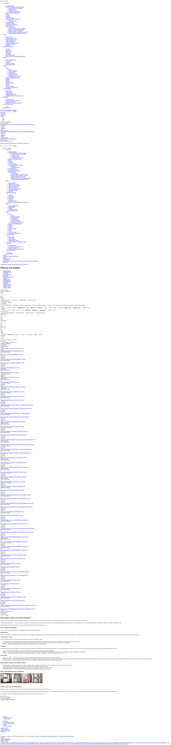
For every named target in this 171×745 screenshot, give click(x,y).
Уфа (87, 743)
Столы (7, 85)
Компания (5, 721)
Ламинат (8, 49)
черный (40, 334)
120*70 (54, 310)
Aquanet (14, 307)
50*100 (8, 310)
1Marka (3, 307)
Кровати (8, 80)
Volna (89, 307)
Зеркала (7, 83)
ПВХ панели (9, 91)
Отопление (5, 97)
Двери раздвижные (10, 41)
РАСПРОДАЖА (7, 107)
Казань (75, 742)
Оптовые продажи (34, 261)
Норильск (159, 742)
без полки (8, 339)
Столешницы (12, 73)
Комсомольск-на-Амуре (87, 742)
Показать (7, 740)
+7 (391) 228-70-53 (12, 138)
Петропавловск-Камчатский (26, 743)
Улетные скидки (32, 300)
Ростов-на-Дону (43, 743)
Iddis (33, 307)
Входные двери (9, 37)
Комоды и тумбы (10, 82)
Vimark (54, 307)
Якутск (127, 743)
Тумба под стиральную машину (55, 305)
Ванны (7, 14)
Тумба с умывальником (79, 305)
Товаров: (3, 128)
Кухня (7, 68)
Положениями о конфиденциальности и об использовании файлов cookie (57, 736)
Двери (4, 34)
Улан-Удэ (78, 743)
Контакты (5, 262)
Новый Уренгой (152, 742)
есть (3, 337)
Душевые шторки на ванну (15, 11)
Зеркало (4, 305)
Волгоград (48, 742)
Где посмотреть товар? (8, 261)
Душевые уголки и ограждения (16, 8)
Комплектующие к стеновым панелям (14, 95)
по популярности (4, 346)
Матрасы (8, 81)
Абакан (3, 742)
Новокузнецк (139, 742)
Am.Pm (8, 307)
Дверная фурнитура (10, 44)
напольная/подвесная (40, 312)
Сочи (66, 743)
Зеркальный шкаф (68, 305)
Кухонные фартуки (13, 74)
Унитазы (8, 15)
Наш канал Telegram (5, 703)
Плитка (5, 57)
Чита (113, 743)
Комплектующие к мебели (12, 87)
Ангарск (7, 742)
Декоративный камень (11, 94)
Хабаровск (91, 743)
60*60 (13, 310)
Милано (84, 307)
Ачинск (11, 742)
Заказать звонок (4, 140)
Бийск (27, 742)
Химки (104, 743)
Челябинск (109, 743)
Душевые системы (13, 21)
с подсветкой (5, 342)
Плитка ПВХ (9, 51)
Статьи (27, 261)
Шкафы (7, 79)
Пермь (17, 743)
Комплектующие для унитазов (15, 31)
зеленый (17, 334)
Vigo (50, 307)
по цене (2, 347)
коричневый (29, 334)
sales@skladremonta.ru (5, 730)
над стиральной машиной (8, 312)
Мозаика (8, 62)
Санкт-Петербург (60, 743)
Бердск (23, 742)
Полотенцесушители (10, 23)
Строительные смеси (8, 104)
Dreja (28, 307)
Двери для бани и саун (11, 40)
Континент (77, 307)
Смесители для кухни (13, 75)
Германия (4, 302)
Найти (15, 111)
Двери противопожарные (12, 43)
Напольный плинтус (10, 55)
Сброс (2, 740)
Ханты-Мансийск (98, 743)
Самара (54, 743)
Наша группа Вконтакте (6, 700)
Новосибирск (146, 742)
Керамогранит (9, 61)
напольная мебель (20, 312)
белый (11, 334)
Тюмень (73, 743)
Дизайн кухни (15, 256)
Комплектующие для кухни (15, 76)
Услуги (4, 255)
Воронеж (53, 742)
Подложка (8, 53)
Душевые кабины (10, 5)
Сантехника (6, 3)
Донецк (58, 742)
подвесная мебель (30, 312)
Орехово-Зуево (8, 743)
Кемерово (79, 742)
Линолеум (8, 50)
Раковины (8, 16)
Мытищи (124, 742)
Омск (168, 742)
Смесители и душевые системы (13, 19)
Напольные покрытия (8, 46)
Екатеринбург (64, 742)
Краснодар (95, 742)
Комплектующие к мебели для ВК (16, 29)
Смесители (11, 20)
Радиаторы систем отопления (12, 100)
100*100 (43, 310)
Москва (120, 742)
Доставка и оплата (7, 258)
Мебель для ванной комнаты (12, 13)
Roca (39, 307)
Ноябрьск (163, 742)
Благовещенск (32, 742)
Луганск (110, 742)
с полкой (14, 339)
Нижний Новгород (131, 742)
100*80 (49, 310)
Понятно (2, 737)
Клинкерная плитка (10, 64)
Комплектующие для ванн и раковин (17, 28)
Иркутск (71, 742)
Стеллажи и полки (10, 86)
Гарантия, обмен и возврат (20, 261)
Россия (9, 302)
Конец (7, 614)
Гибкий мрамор (9, 93)
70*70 (22, 310)
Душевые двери (12, 9)
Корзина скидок (5, 300)
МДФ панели (9, 92)
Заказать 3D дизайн (7, 256)
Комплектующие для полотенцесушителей (18, 32)
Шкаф (34, 305)
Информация (6, 259)
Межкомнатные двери (11, 38)
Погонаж (8, 45)
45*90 (3, 310)
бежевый (4, 334)
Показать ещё (4, 612)
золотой (23, 334)
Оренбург (3, 743)
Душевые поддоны (13, 10)
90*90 (35, 310)
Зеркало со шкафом (41, 305)
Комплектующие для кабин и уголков (17, 33)
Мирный (116, 742)
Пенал (9, 305)
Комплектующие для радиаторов (13, 103)
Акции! (5, 257)
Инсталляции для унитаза (12, 25)
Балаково (16, 742)
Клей (7, 106)
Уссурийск (83, 743)
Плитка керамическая (11, 59)
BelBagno (21, 307)
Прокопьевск (36, 743)
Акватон (67, 307)
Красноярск (8, 122)
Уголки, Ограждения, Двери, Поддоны (15, 7)
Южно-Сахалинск (120, 743)
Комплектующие (10, 26)
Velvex (45, 307)
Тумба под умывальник (25, 305)
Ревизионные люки (10, 63)
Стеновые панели (7, 88)
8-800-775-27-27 (4, 138)
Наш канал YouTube (5, 702)
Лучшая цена (14, 300)
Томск (69, 743)
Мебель (5, 65)
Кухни (10, 69)
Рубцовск (49, 743)
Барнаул (20, 742)
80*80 (28, 310)
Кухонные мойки (10, 17)
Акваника (60, 307)
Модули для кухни (13, 70)
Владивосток (43, 742)
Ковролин (8, 52)
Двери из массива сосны (11, 39)
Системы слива (12, 27)
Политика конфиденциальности (8, 699)
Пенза (14, 743)
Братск (37, 742)
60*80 (17, 310)
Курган (105, 742)
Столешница (15, 305)
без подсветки (13, 342)
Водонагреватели (10, 22)
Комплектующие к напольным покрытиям (15, 56)
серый (35, 334)
